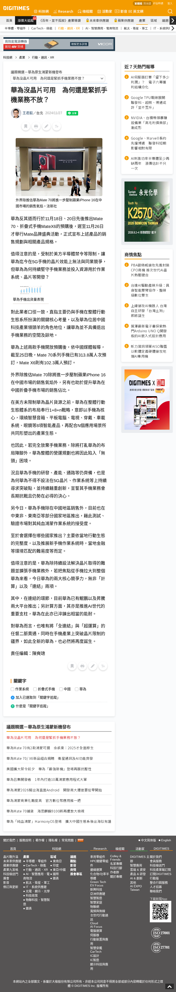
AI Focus (96, 926)
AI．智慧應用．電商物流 (101, 28)
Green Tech (98, 882)
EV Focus (96, 885)
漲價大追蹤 (27, 20)
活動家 (107, 11)
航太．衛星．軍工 (136, 28)
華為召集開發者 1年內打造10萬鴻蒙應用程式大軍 (46, 779)
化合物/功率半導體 (99, 876)
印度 (56, 865)
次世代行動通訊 (99, 917)
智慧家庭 (96, 902)
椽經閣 (87, 11)
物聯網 (94, 906)
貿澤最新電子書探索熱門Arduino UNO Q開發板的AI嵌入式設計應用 (149, 331)
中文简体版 (148, 840)
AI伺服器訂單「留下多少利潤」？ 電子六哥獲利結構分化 (150, 82)
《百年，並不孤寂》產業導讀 (60, 20)
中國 (67, 689)
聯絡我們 (156, 891)
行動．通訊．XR (69, 28)
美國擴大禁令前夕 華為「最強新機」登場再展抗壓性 (48, 768)
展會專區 (76, 874)
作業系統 (22, 689)
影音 (122, 11)
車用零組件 (97, 856)
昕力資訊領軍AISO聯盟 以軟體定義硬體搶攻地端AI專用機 (149, 351)
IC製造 (94, 960)
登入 (170, 3)
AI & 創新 (136, 878)
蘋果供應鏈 (126, 20)
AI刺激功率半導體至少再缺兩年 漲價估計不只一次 (150, 163)
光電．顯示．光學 (38, 891)
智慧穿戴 (96, 948)
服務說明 (25, 840)
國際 (56, 874)
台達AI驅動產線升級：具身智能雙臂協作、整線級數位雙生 (150, 290)
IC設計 (94, 955)
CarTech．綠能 (41, 28)
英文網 (138, 11)
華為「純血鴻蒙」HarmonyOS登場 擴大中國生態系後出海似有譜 (58, 821)
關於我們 (9, 840)
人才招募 (156, 887)
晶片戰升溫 (10, 856)
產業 (142, 20)
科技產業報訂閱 (160, 869)
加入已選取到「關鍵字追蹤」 (38, 697)
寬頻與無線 (97, 911)
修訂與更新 (10, 887)
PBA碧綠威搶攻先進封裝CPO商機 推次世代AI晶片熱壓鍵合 (150, 270)
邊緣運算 (96, 869)
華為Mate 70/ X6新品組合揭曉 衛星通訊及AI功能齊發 (49, 758)
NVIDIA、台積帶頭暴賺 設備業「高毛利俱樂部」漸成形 (150, 122)
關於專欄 (116, 876)
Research (65, 11)
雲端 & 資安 (138, 869)
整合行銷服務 (159, 882)
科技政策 (32, 895)
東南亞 (57, 861)
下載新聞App (158, 899)
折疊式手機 (46, 689)
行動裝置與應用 (99, 941)
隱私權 (53, 840)
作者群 (114, 872)
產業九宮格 (10, 869)
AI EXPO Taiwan (136, 887)
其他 (133, 882)
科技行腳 (116, 868)
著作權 (39, 840)
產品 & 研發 (138, 874)
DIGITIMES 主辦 (139, 859)
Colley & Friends (115, 857)
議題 (165, 20)
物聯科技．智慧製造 (36, 902)
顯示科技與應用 (99, 966)
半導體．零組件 (15, 28)
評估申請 (158, 3)
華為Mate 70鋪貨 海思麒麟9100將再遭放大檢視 (45, 811)
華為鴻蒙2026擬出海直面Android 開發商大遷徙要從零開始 (54, 789)
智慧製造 (96, 898)
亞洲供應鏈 (97, 893)
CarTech (96, 951)
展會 (6, 878)
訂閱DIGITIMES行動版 (160, 876)
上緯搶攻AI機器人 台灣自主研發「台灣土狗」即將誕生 (149, 310)
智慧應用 (136, 865)
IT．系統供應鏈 (163, 28)
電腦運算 (96, 930)
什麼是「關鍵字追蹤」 (33, 706)
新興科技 (96, 889)
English (166, 840)
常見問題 (68, 840)
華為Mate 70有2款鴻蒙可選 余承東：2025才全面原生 (50, 747)
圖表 (29, 908)
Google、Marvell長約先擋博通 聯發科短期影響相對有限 (148, 143)
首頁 (9, 20)
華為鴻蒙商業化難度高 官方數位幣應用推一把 (43, 800)
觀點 (73, 861)
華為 (82, 689)
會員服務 (156, 861)
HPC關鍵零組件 (99, 863)
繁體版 (138, 3)
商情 (73, 869)
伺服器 (94, 935)
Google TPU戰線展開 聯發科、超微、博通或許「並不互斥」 (150, 102)
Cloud (94, 923)
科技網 (43, 11)
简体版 (147, 3)
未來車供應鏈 (99, 20)
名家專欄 (116, 863)
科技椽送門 (10, 874)
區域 (153, 20)
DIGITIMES (161, 848)
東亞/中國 (59, 869)
